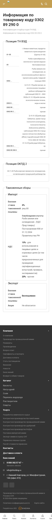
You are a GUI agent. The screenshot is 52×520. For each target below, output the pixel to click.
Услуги (6, 410)
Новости (6, 369)
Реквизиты (7, 343)
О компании (8, 336)
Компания (8, 331)
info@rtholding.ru (14, 470)
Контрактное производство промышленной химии (24, 422)
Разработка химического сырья (16, 415)
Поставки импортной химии (14, 433)
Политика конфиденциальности (16, 503)
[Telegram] (5, 485)
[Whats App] (11, 485)
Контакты (8, 448)
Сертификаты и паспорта (13, 354)
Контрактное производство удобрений (19, 426)
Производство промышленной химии (18, 339)
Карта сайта (39, 503)
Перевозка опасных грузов (14, 440)
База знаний (8, 372)
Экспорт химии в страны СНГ (15, 437)
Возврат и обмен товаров (13, 376)
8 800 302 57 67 (14, 462)
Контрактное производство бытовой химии (21, 418)
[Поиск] (46, 4)
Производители (9, 347)
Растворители (10, 401)
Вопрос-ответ (8, 350)
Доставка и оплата (11, 358)
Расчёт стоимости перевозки (15, 444)
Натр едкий (8, 389)
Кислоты (7, 385)
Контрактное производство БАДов (17, 429)
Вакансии (7, 365)
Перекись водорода (13, 397)
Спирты (7, 405)
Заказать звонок (14, 466)
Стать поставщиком (11, 361)
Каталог (7, 380)
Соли (5, 393)
